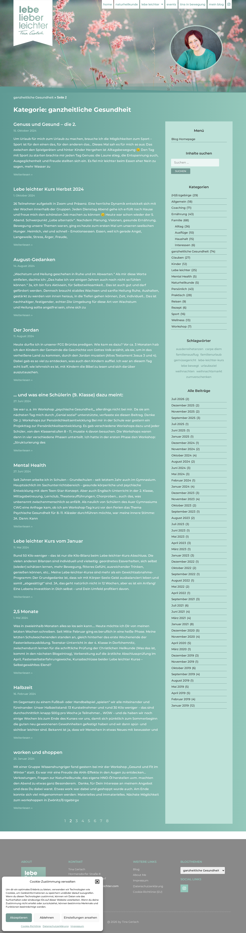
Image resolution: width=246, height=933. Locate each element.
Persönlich (179, 289)
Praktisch (178, 295)
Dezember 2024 (183, 443)
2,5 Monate (25, 611)
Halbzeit (22, 687)
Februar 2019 (180, 699)
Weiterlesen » (22, 174)
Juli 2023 (177, 524)
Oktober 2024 (181, 455)
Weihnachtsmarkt (209, 371)
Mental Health (29, 465)
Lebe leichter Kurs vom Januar (48, 541)
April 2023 (178, 543)
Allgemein (178, 201)
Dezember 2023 (182, 493)
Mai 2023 (177, 536)
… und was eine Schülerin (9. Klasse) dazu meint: (68, 395)
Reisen (176, 301)
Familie (176, 220)
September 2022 (183, 574)
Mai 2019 (177, 686)
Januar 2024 (180, 486)
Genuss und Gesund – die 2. (44, 124)
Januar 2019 (180, 705)
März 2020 (179, 649)
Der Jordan (26, 330)
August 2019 (180, 680)
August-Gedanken (34, 259)
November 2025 (183, 411)
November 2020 (183, 636)
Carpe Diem (213, 349)
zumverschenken (198, 377)
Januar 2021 (180, 624)
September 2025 (183, 418)
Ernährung (179, 214)
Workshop (179, 326)
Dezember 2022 (182, 561)
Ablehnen (47, 917)
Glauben (177, 257)
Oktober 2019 (181, 668)
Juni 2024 (178, 468)
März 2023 (178, 549)
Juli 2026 (177, 399)
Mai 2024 (178, 474)
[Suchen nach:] (195, 163)
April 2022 (178, 593)
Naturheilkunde (127, 4)
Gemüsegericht (185, 360)
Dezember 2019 (182, 655)
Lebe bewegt (190, 366)
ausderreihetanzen (189, 349)
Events (171, 4)
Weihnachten (184, 371)
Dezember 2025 (182, 405)
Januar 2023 (180, 555)
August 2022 (180, 580)
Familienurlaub (211, 354)
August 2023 (180, 518)
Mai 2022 (177, 586)
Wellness (177, 320)
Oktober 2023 (181, 505)
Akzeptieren (18, 917)
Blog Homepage (183, 139)
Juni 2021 (178, 611)
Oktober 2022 (181, 568)
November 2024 (183, 449)
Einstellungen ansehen (80, 917)
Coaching (178, 208)
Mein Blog (216, 4)
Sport (175, 314)
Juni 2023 (178, 530)
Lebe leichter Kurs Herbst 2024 (48, 189)
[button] (97, 882)
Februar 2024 (181, 480)
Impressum (77, 926)
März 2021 (178, 618)
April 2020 (178, 643)
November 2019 (182, 661)
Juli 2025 (177, 424)
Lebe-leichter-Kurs (211, 360)
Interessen (182, 245)
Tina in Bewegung (192, 4)
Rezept (176, 307)
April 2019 (178, 693)
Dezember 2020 (183, 630)
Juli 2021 (177, 605)
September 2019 (183, 674)
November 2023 (183, 499)
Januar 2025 (180, 436)
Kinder (176, 264)
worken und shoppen (37, 752)
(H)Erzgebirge (181, 195)
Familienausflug (187, 354)
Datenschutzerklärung (56, 926)
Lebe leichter (150, 4)
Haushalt (181, 239)
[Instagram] (184, 888)
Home (107, 4)
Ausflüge (181, 232)
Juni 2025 (178, 430)
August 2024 (180, 461)
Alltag (179, 226)
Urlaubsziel (209, 366)
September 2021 (183, 599)
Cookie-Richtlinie (31, 926)
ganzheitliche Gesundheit (33, 97)
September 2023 (183, 511)
